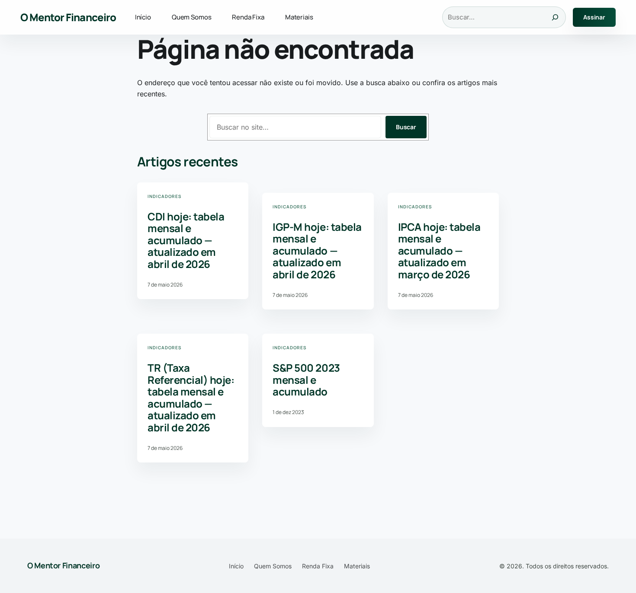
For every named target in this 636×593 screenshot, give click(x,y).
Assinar (594, 17)
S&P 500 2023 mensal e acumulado (306, 380)
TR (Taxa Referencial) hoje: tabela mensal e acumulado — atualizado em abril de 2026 (191, 398)
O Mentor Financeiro (68, 17)
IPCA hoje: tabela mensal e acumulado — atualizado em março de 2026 (439, 251)
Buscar (406, 127)
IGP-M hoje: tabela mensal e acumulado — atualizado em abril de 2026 (317, 251)
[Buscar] (555, 17)
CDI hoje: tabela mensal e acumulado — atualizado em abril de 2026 (186, 240)
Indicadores (164, 196)
